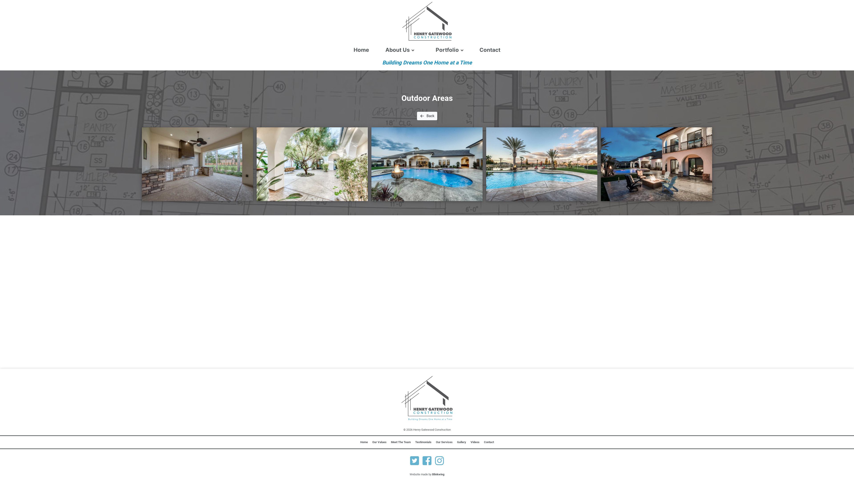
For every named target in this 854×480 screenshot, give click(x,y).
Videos (475, 442)
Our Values (379, 442)
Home (361, 50)
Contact (489, 50)
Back (430, 116)
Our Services (444, 442)
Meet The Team (401, 442)
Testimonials (423, 442)
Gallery (461, 442)
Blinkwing (438, 474)
